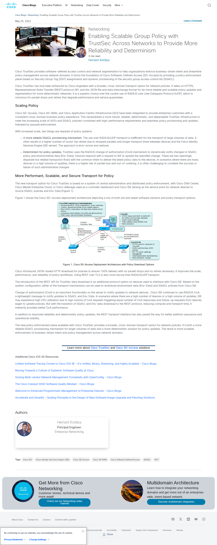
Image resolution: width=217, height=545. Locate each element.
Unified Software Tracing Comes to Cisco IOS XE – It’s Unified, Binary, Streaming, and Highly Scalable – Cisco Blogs (85, 364)
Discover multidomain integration (176, 502)
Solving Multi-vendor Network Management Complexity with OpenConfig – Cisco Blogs (68, 377)
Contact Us (33, 519)
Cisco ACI (27, 459)
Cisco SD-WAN (100, 459)
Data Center (93, 5)
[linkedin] (188, 519)
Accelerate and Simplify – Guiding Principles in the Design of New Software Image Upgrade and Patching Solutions (85, 398)
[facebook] (173, 519)
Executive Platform (52, 5)
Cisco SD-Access (127, 348)
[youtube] (196, 519)
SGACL (147, 459)
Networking (77, 5)
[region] (43, 536)
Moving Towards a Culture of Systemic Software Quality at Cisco (54, 370)
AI (66, 5)
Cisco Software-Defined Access (125, 459)
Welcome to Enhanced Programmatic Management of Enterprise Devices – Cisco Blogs (68, 391)
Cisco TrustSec (100, 348)
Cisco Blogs (29, 5)
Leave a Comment (193, 21)
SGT (156, 459)
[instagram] (203, 519)
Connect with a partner (65, 519)
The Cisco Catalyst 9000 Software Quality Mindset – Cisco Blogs (54, 384)
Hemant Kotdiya (99, 60)
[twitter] (180, 519)
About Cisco (17, 519)
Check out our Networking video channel (64, 502)
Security (107, 5)
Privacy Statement (13, 539)
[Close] (82, 531)
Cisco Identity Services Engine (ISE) (52, 459)
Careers (46, 519)
